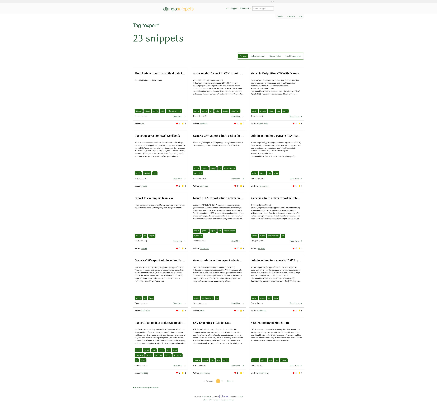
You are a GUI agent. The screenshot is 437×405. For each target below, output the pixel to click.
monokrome (205, 373)
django (178, 8)
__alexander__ (264, 186)
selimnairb (204, 186)
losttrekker (145, 311)
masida (144, 186)
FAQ (209, 400)
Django (240, 396)
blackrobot (204, 248)
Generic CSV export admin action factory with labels (168, 260)
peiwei (144, 248)
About (205, 400)
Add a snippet (231, 8)
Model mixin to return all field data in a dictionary (167, 73)
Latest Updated (257, 56)
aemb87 (261, 248)
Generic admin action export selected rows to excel (284, 198)
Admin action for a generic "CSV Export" (277, 260)
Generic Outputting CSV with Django (275, 73)
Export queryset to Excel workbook (157, 135)
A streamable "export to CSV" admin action (220, 73)
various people (206, 396)
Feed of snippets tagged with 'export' (147, 387)
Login (272, 2)
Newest (243, 56)
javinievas (262, 311)
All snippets (244, 8)
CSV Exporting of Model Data (212, 322)
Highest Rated (275, 56)
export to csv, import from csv (154, 198)
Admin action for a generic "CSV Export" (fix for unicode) (288, 135)
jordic (202, 311)
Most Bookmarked (293, 56)
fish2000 (144, 373)
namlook (203, 124)
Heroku (224, 396)
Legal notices (229, 400)
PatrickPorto (263, 124)
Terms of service (218, 400)
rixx (142, 124)
